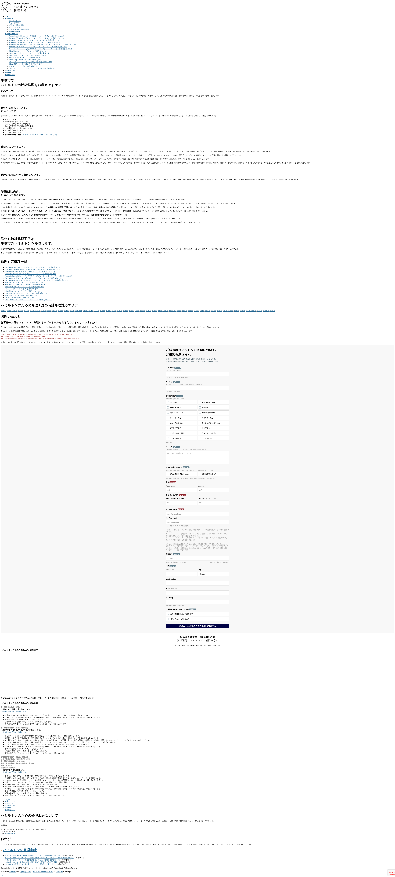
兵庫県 (160, 311)
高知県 (225, 311)
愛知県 (131, 311)
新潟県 (85, 311)
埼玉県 (60, 311)
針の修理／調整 (15, 31)
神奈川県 (78, 311)
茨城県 (43, 311)
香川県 (213, 311)
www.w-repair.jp (10, 833)
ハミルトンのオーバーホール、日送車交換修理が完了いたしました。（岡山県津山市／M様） (39, 858)
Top (2, 875)
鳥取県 (179, 311)
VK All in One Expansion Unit (43, 872)
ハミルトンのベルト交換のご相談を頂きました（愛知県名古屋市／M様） (32, 862)
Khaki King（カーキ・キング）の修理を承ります (27, 60)
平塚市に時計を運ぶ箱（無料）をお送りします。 (41, 134)
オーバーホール (15, 21)
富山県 (90, 311)
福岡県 (230, 311)
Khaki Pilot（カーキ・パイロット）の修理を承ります (28, 51)
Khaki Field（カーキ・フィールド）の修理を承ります (28, 55)
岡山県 (190, 311)
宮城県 (20, 311)
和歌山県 (172, 311)
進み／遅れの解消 (15, 27)
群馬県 (54, 311)
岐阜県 (119, 311)
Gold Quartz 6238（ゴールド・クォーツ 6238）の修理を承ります (32, 68)
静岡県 (125, 311)
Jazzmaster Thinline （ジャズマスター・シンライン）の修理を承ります (34, 42)
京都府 (148, 311)
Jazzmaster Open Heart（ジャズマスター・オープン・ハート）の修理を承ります (38, 47)
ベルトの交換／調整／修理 (19, 29)
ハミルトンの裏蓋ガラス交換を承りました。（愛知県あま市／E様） (30, 864)
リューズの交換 (15, 23)
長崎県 (242, 311)
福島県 (37, 311)
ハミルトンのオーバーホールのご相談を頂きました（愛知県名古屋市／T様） (33, 860)
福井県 (102, 311)
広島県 (196, 311)
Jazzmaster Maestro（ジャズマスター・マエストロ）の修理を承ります (34, 40)
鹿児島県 (266, 311)
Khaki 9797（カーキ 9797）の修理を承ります (25, 64)
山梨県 (108, 311)
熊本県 (248, 311)
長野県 (114, 311)
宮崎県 (259, 311)
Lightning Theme (25, 872)
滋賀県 (142, 311)
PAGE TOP (385, 848)
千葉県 (66, 311)
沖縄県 (272, 311)
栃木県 (48, 311)
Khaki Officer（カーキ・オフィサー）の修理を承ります (29, 53)
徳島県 (207, 311)
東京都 (72, 311)
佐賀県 (236, 311)
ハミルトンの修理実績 (20, 850)
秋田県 (26, 311)
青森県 (9, 311)
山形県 (32, 311)
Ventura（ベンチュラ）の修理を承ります (24, 66)
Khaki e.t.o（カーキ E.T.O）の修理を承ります (25, 57)
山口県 (202, 311)
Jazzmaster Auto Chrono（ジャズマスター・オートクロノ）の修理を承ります (36, 36)
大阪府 (154, 311)
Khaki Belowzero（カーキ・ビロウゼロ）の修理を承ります (30, 62)
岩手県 (14, 311)
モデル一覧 (9, 803)
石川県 (96, 311)
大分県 (253, 311)
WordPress (12, 872)
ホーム (7, 799)
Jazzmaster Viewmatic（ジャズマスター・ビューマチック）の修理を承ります (37, 38)
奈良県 (165, 311)
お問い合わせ (10, 810)
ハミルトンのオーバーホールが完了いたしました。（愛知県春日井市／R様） (33, 855)
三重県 (137, 311)
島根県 (184, 311)
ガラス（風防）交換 (16, 25)
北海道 (3, 311)
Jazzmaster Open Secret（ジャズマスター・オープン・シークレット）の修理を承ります (40, 49)
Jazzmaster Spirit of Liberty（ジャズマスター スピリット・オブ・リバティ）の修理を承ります (43, 44)
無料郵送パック (10, 805)
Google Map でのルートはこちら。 (15, 711)
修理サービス (10, 801)
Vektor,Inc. (59, 872)
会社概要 (8, 808)
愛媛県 (219, 311)
